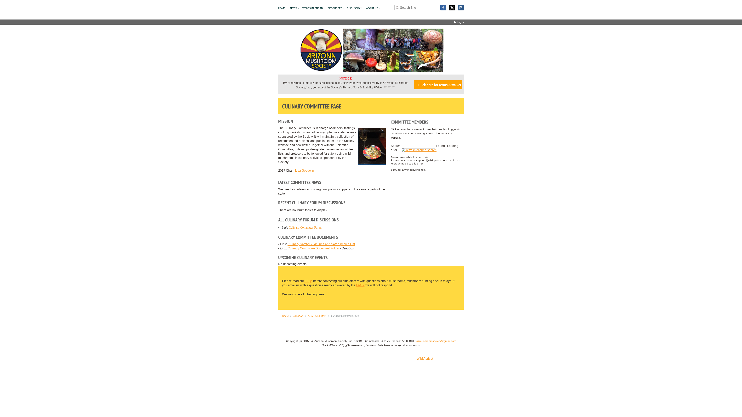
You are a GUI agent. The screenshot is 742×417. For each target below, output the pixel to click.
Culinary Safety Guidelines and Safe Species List (321, 244)
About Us (298, 316)
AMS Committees (317, 316)
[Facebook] (443, 7)
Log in (460, 22)
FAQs (308, 281)
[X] (452, 7)
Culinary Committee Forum (305, 227)
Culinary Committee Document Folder (313, 248)
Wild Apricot (425, 358)
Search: (396, 145)
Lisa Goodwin (304, 170)
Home (285, 316)
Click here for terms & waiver (439, 84)
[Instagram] (461, 7)
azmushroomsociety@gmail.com (436, 340)
